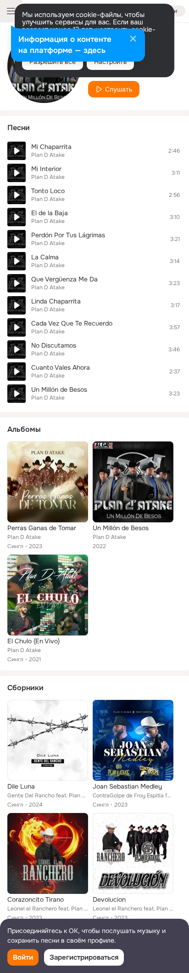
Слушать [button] (118, 89)
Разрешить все (52, 61)
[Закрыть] (133, 39)
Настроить (110, 61)
